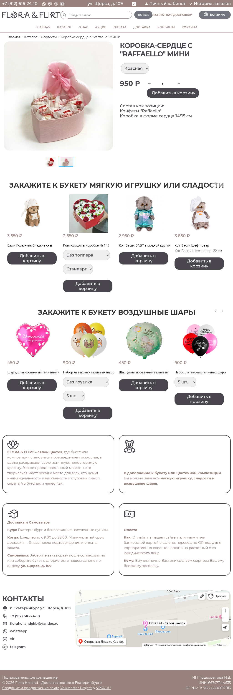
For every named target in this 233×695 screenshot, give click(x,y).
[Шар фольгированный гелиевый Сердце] (32, 340)
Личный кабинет (167, 3)
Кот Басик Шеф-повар (192, 245)
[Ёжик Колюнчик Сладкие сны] (32, 213)
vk (12, 639)
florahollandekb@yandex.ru (34, 623)
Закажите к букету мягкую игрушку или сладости (116, 185)
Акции (101, 27)
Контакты (166, 27)
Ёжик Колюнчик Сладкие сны (29, 245)
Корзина (190, 27)
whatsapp (18, 631)
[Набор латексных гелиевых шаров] (88, 340)
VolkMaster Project (76, 688)
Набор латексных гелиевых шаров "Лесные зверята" (104, 372)
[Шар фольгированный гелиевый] (144, 340)
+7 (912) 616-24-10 (20, 3)
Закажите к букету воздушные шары (116, 312)
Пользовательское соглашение (30, 677)
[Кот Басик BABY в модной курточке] (144, 213)
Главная (43, 27)
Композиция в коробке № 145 (86, 245)
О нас (84, 27)
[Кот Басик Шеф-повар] (200, 213)
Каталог (64, 27)
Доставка (142, 27)
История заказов (212, 3)
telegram (18, 647)
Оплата (120, 27)
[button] (109, 45)
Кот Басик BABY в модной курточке (146, 245)
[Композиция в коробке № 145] (88, 213)
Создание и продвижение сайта (30, 688)
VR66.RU (103, 688)
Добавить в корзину (173, 93)
